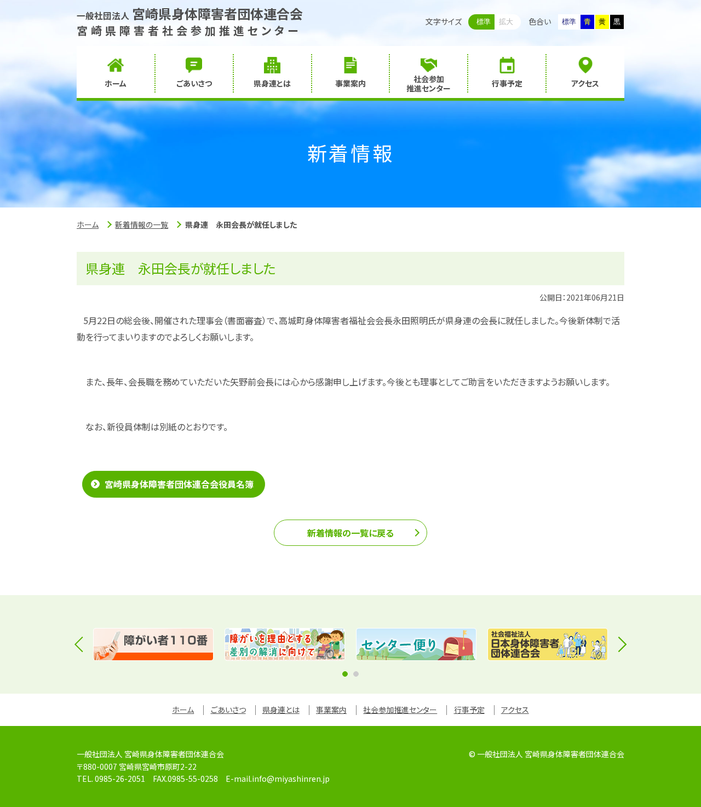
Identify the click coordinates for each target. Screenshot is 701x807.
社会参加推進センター (400, 709)
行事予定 (469, 709)
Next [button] (619, 644)
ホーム (88, 224)
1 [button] (345, 674)
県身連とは (281, 709)
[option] (153, 644)
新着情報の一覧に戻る (350, 532)
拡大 (506, 22)
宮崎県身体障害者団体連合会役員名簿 (179, 484)
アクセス (515, 709)
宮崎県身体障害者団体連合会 (190, 13)
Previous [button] (82, 644)
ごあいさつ (228, 709)
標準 (483, 22)
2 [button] (356, 674)
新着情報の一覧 (141, 224)
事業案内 (331, 709)
